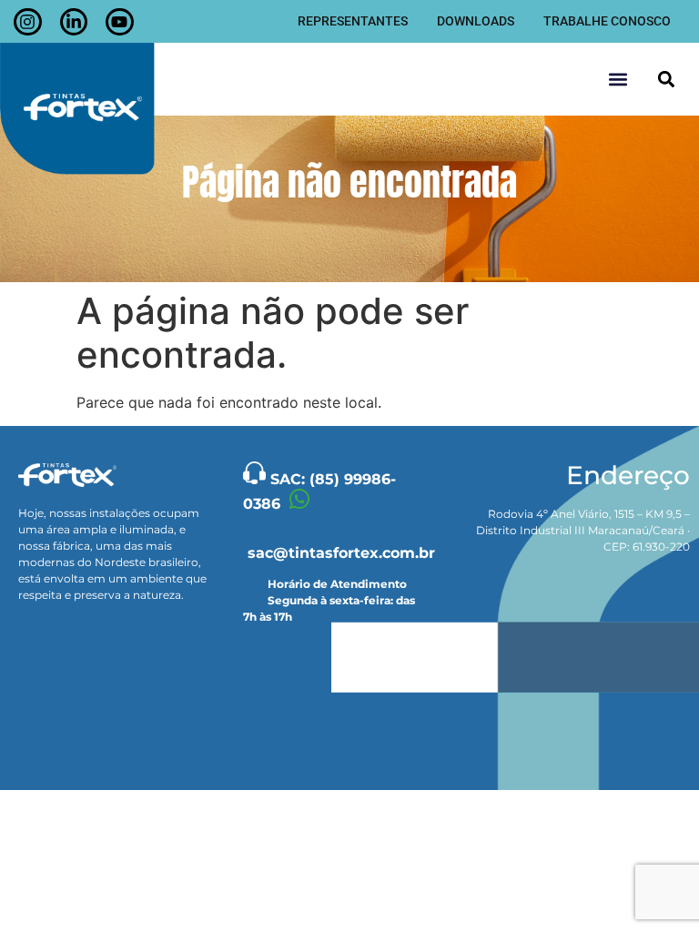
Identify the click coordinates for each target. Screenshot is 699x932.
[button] (666, 80)
